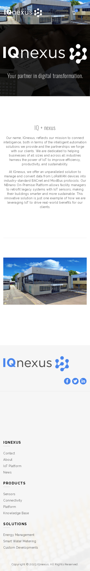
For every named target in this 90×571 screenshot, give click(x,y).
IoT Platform (12, 466)
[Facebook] (67, 381)
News (7, 472)
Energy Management (19, 535)
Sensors (9, 494)
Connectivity (12, 500)
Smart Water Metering (19, 541)
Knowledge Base (16, 513)
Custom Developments (20, 547)
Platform (9, 507)
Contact (9, 453)
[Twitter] (75, 381)
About (7, 459)
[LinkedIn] (83, 381)
